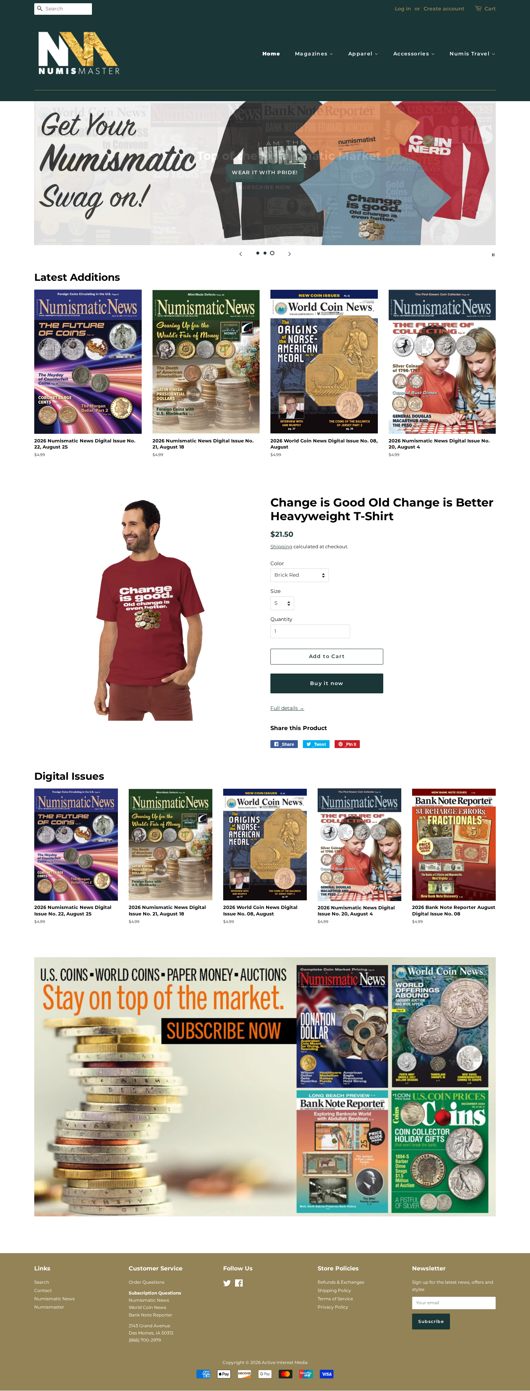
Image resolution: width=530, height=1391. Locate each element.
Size (275, 591)
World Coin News (147, 1307)
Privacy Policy (333, 1307)
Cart (490, 8)
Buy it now (327, 683)
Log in (403, 8)
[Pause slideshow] (493, 254)
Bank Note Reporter (150, 1315)
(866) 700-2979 (145, 1340)
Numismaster (49, 1307)
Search (41, 1282)
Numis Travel (470, 53)
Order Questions (146, 1282)
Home (271, 53)
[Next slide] (289, 254)
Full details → (287, 708)
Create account (444, 8)
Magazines (312, 53)
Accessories (412, 53)
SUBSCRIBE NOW (265, 187)
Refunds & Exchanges (341, 1282)
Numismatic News (54, 1298)
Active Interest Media (285, 1362)
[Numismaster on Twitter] (227, 1284)
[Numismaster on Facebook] (239, 1284)
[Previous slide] (240, 254)
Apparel (361, 53)
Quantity (281, 619)
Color (277, 563)
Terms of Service (335, 1298)
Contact (43, 1290)
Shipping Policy (334, 1290)
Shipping (281, 546)
